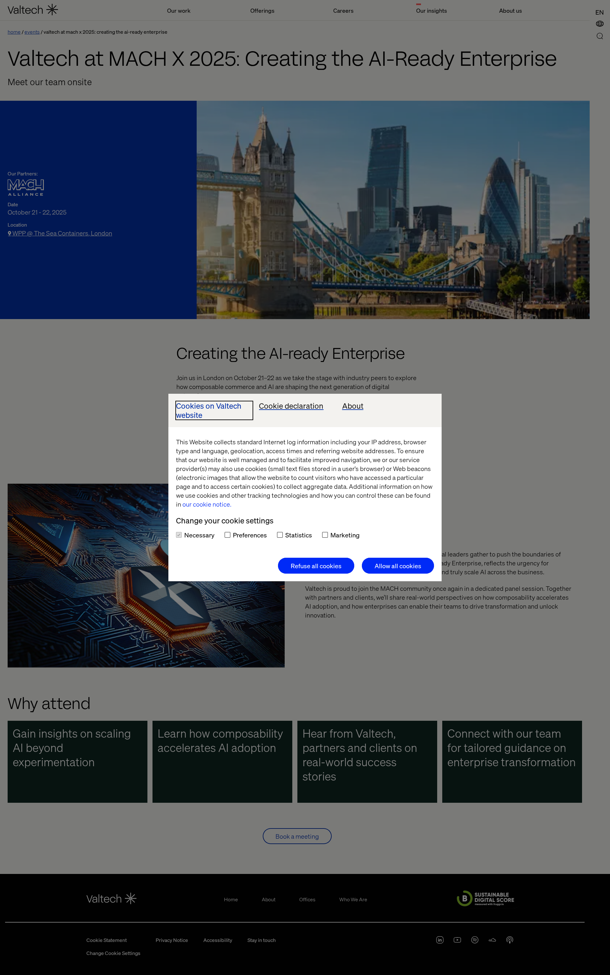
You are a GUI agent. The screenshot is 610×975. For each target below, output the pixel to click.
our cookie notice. (206, 504)
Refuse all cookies (316, 566)
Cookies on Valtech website (208, 410)
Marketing (345, 535)
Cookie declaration (291, 406)
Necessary (199, 535)
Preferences (250, 535)
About (352, 406)
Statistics (298, 535)
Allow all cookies (398, 566)
